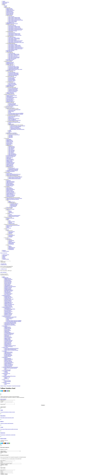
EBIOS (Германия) (9, 183)
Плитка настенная (11, 231)
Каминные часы (9, 226)
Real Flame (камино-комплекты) (13, 118)
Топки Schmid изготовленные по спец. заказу (16, 42)
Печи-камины (8, 139)
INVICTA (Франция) (9, 12)
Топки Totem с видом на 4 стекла (14, 56)
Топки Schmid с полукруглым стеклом (14, 41)
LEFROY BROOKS (11, 242)
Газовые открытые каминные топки (14, 177)
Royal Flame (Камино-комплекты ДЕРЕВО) (15, 114)
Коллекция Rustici (11, 78)
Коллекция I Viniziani (12, 80)
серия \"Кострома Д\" (12, 153)
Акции (5, 6)
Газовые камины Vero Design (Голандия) (15, 176)
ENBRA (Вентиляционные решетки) (12, 199)
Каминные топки (9, 8)
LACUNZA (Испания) (10, 163)
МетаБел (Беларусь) (9, 14)
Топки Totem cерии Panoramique (13, 57)
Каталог (5, 5)
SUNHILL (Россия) (11, 65)
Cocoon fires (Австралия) (16, 385)
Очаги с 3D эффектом (12, 119)
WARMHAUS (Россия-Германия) (12, 23)
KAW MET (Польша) (8, 281)
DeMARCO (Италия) (9, 86)
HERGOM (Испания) (10, 166)
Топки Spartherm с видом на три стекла (15, 46)
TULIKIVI (10, 214)
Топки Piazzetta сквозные (12, 30)
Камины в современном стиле (11, 95)
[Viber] (8, 391)
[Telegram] (6, 391)
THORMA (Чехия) (9, 161)
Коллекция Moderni (11, 79)
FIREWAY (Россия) (9, 9)
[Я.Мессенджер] (1, 391)
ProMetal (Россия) (9, 140)
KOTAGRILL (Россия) (10, 192)
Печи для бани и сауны (10, 209)
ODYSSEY (10, 236)
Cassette (9, 130)
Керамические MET (13, 205)
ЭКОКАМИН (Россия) (10, 22)
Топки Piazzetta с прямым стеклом (14, 26)
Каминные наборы (11, 221)
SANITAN (10, 241)
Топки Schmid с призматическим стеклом (15, 40)
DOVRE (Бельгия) (11, 167)
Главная (3, 1)
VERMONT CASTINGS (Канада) (12, 170)
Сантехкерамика (11, 240)
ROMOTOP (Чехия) (11, 32)
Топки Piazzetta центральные (13, 105)
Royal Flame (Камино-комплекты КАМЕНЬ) (15, 113)
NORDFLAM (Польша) (10, 10)
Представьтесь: (2, 460)
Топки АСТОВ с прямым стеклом (14, 17)
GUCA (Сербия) (9, 142)
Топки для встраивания (12, 154)
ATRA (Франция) (9, 51)
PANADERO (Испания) (10, 162)
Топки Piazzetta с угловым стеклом (14, 27)
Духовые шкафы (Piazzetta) (8, 362)
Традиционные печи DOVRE (13, 168)
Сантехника (8, 238)
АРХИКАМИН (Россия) (10, 85)
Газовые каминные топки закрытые (14, 178)
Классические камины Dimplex (15, 126)
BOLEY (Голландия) (7, 315)
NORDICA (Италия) (9, 164)
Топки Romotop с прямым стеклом (14, 33)
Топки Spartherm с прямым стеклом (14, 45)
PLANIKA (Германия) (8, 354)
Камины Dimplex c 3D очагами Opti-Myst (17, 129)
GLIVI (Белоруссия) (11, 82)
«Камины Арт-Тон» (5, 2)
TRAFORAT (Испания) (10, 99)
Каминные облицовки (10, 62)
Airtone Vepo (10, 137)
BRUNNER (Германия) (10, 50)
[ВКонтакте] (2, 391)
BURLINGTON (11, 243)
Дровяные (10, 211)
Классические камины (12, 83)
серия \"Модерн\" (11, 151)
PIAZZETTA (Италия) (12, 25)
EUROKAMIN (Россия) (8, 297)
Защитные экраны (11, 223)
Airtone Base (10, 135)
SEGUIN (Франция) (9, 13)
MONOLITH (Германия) (10, 189)
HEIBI (9, 220)
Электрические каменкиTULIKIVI (14, 215)
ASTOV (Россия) (11, 16)
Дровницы (10, 222)
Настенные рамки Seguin (12, 75)
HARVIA (9, 210)
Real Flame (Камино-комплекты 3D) (14, 120)
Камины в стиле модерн (12, 84)
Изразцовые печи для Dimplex (9, 324)
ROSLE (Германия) (9, 188)
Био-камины (8, 180)
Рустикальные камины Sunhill (13, 66)
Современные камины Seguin (13, 73)
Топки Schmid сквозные (12, 39)
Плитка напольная (11, 235)
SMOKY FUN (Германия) (10, 194)
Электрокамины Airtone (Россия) (14, 134)
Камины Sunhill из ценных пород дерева (15, 69)
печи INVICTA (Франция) (10, 156)
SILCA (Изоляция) (9, 207)
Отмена (6, 464)
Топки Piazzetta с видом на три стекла (14, 28)
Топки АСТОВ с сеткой (12, 21)
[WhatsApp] (9, 391)
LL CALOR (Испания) (8, 309)
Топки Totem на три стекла (12, 55)
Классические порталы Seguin (13, 74)
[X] (5, 391)
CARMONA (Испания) (10, 93)
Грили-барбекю (9, 187)
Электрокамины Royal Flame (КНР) (14, 109)
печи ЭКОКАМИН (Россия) (11, 155)
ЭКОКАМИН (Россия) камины (11, 97)
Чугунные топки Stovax (12, 91)
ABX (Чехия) (6, 335)
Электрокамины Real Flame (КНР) (10, 322)
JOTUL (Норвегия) (9, 60)
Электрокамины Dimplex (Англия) (14, 122)
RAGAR (5, 374)
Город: (1, 461)
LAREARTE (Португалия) (10, 70)
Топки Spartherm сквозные (12, 49)
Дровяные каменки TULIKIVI (13, 216)
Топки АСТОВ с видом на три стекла (14, 19)
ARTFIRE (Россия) (9, 96)
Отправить (2, 464)
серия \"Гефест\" (11, 152)
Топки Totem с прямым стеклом (13, 54)
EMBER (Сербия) (9, 160)
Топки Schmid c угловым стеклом (14, 38)
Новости (3, 3)
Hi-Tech (9, 112)
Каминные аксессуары (10, 218)
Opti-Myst (10, 131)
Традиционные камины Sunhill (13, 67)
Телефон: (1, 401)
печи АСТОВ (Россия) (10, 159)
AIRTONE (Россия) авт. (10, 182)
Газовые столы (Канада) (10, 195)
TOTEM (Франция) (11, 53)
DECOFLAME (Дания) (8, 355)
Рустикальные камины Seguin (13, 72)
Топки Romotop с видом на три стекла (14, 35)
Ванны (9, 245)
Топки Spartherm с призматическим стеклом (15, 47)
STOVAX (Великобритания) (13, 88)
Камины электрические (10, 107)
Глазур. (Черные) (13, 206)
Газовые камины (9, 173)
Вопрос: (1, 470)
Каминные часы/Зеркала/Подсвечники (13, 225)
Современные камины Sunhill (13, 68)
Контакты (4, 250)
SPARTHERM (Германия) (12, 44)
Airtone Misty (10, 136)
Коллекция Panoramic (12, 104)
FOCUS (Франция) (9, 100)
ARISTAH (10, 233)
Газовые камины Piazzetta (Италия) (10, 349)
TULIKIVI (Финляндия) (10, 171)
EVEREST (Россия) (9, 141)
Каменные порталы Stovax (12, 90)
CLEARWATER (11, 249)
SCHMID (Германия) (7, 289)
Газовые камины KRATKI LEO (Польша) (13, 174)
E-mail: (1, 402)
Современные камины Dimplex (15, 128)
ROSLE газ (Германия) (10, 191)
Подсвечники (6, 378)
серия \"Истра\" (11, 149)
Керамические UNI (13, 204)
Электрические (11, 212)
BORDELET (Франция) (10, 101)
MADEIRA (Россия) (7, 296)
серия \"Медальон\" (11, 147)
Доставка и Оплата (5, 251)
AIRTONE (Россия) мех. (10, 181)
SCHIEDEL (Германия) (14, 203)
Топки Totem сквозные (12, 58)
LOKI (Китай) (8, 144)
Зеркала (5, 377)
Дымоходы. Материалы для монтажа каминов (14, 198)
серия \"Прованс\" (11, 148)
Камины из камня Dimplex (14, 127)
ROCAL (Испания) (9, 98)
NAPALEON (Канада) (10, 196)
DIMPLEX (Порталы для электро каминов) (17, 125)
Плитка (7, 229)
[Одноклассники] (3, 391)
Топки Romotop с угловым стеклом (14, 34)
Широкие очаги (11, 111)
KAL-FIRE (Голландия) (10, 59)
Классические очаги (11, 110)
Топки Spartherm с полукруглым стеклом (15, 48)
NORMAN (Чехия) (9, 190)
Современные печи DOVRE (13, 169)
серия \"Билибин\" (11, 150)
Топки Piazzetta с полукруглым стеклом (15, 29)
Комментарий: (2, 404)
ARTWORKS (10, 232)
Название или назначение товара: (6, 463)
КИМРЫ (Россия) (11, 146)
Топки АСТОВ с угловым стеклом (14, 18)
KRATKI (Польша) (9, 11)
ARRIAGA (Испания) (10, 92)
